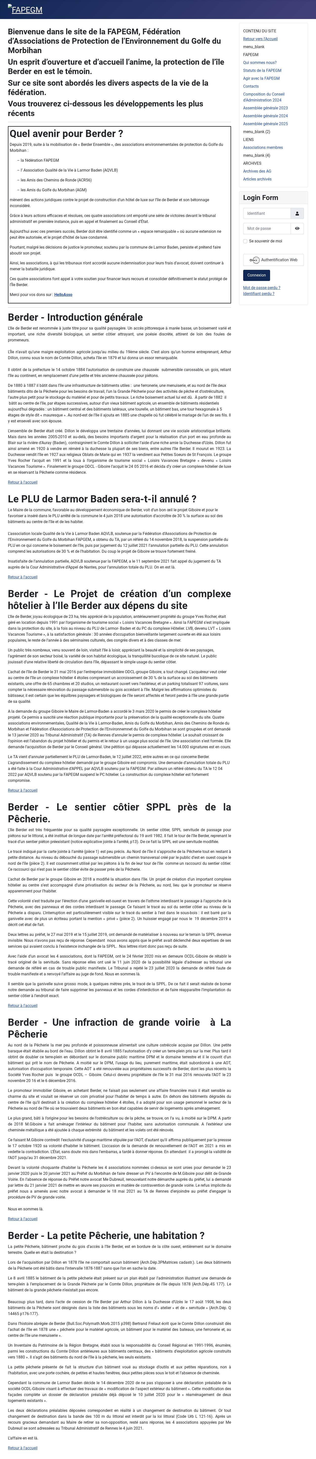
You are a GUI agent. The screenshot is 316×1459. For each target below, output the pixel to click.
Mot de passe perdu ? (261, 287)
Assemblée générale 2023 (265, 108)
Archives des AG (257, 171)
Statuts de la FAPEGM (262, 70)
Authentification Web (278, 259)
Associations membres (263, 147)
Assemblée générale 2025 (265, 123)
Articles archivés (257, 179)
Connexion (256, 275)
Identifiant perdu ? (259, 293)
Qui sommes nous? (260, 62)
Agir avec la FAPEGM (261, 78)
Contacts (251, 86)
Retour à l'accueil (23, 482)
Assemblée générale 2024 (265, 116)
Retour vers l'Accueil (260, 39)
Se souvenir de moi (265, 241)
